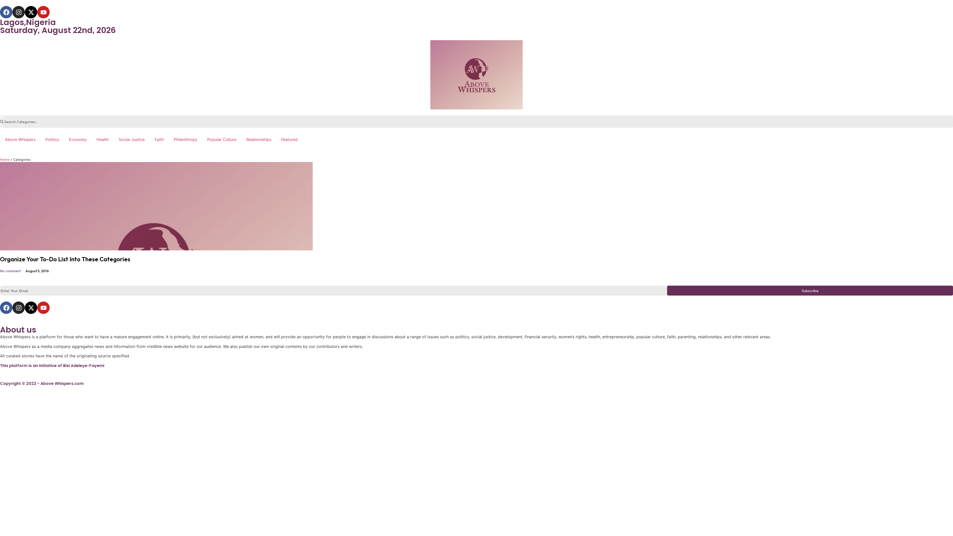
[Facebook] (6, 12)
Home (4, 160)
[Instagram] (18, 12)
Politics (52, 139)
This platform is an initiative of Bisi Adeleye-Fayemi (52, 365)
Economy (78, 139)
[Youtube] (43, 12)
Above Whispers (20, 139)
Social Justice (132, 139)
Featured (289, 139)
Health (103, 139)
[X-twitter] (31, 12)
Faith (159, 139)
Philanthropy (185, 139)
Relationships (258, 139)
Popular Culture (222, 139)
